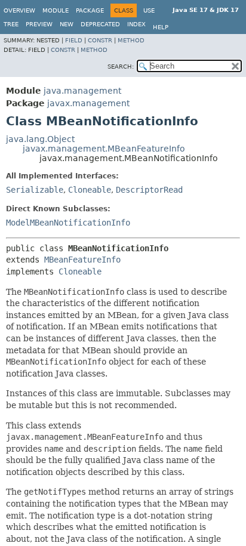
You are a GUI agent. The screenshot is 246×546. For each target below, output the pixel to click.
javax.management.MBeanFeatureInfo (104, 148)
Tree (11, 24)
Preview (39, 24)
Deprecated (100, 24)
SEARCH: (120, 66)
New (66, 24)
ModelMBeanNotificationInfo (68, 222)
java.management (82, 90)
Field (73, 40)
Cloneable (89, 190)
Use (149, 10)
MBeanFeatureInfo (82, 259)
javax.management (88, 103)
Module (55, 10)
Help (160, 27)
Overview (19, 10)
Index (136, 24)
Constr (100, 40)
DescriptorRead (149, 190)
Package (90, 10)
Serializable (34, 190)
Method (131, 40)
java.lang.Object (40, 139)
